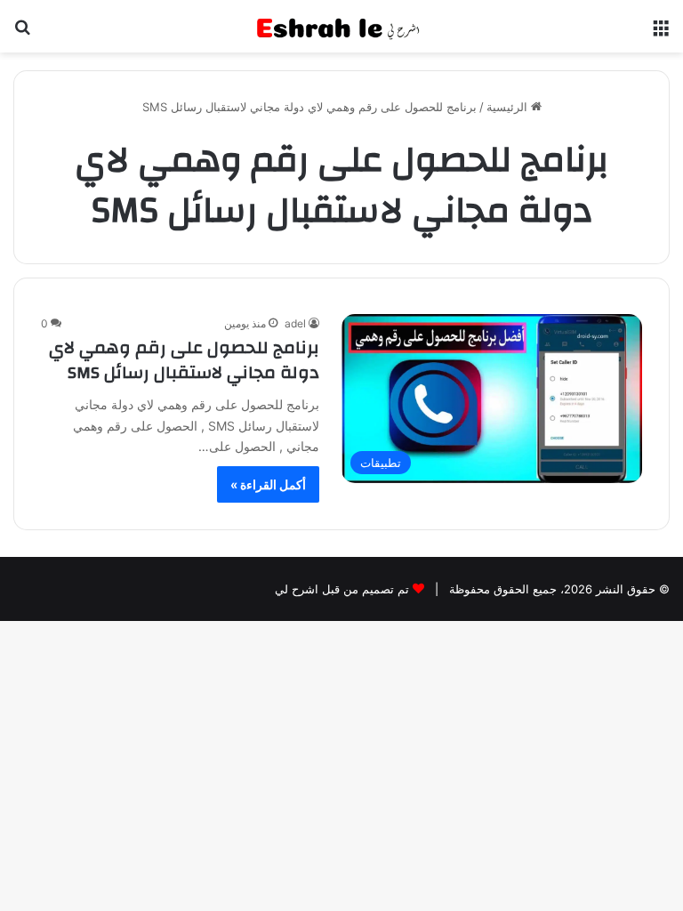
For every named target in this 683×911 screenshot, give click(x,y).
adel (295, 323)
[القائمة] (661, 33)
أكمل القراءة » (268, 484)
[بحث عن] (22, 33)
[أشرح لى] (341, 26)
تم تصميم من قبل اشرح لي (342, 589)
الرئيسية (508, 107)
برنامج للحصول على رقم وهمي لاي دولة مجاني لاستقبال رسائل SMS (184, 360)
